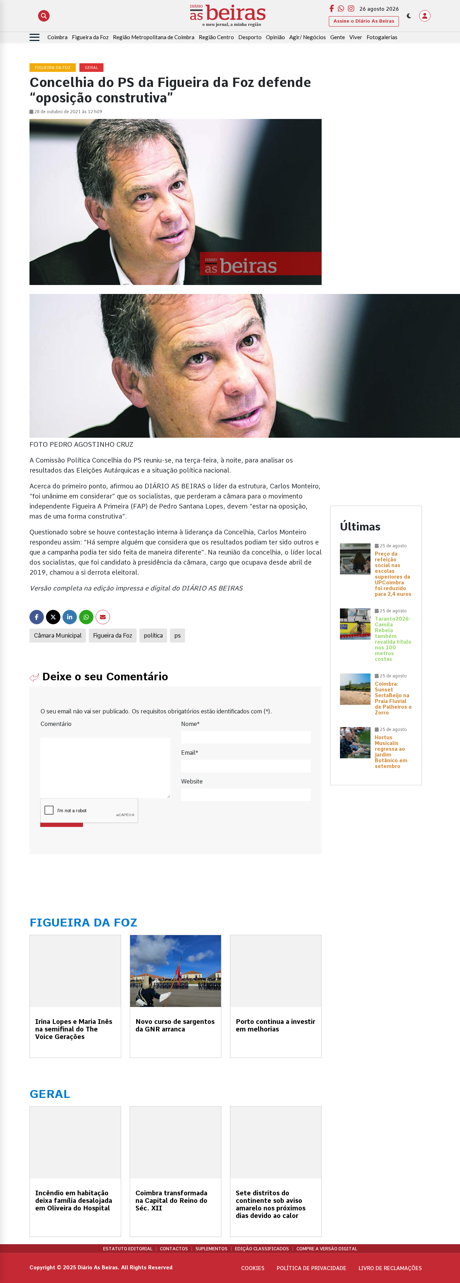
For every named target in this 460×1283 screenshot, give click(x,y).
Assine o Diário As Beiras (364, 21)
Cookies (252, 1268)
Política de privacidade (311, 1268)
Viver (355, 37)
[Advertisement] (376, 171)
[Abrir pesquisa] (44, 16)
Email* (189, 752)
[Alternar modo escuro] (409, 16)
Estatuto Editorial (127, 1249)
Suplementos (211, 1249)
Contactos (174, 1249)
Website (192, 781)
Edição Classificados (262, 1249)
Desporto (250, 37)
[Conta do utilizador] (425, 16)
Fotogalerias (382, 37)
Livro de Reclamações (390, 1268)
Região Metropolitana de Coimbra (153, 37)
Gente (337, 37)
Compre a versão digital (326, 1249)
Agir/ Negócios (307, 37)
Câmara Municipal (58, 635)
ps (177, 635)
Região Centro (216, 37)
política (153, 635)
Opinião (275, 37)
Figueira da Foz (90, 37)
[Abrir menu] (34, 37)
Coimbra (57, 37)
